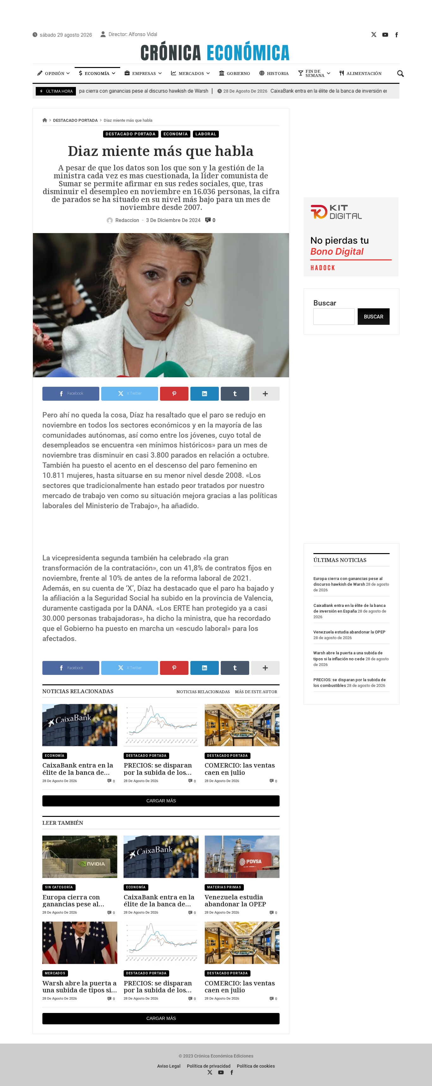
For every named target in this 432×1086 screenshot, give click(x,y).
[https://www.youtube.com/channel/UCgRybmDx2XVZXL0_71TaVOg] (385, 34)
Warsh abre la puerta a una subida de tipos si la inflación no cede (79, 986)
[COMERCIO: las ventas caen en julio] (242, 725)
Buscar (324, 303)
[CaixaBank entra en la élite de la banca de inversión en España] (79, 725)
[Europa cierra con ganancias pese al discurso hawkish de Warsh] (79, 857)
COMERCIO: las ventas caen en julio (240, 769)
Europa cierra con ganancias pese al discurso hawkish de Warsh (104, 91)
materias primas (224, 887)
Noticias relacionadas (203, 691)
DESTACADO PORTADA (75, 120)
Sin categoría (59, 887)
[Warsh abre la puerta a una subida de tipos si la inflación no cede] (79, 943)
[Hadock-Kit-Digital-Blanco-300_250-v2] (351, 274)
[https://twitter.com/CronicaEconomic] (374, 34)
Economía (176, 134)
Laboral (205, 134)
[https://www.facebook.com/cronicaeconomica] (396, 34)
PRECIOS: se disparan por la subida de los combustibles (158, 769)
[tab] (203, 691)
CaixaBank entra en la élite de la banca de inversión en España (304, 91)
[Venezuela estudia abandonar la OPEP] (242, 857)
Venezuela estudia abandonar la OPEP (235, 900)
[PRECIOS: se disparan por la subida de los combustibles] (161, 725)
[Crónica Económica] (216, 52)
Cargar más (161, 800)
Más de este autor (256, 691)
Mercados (55, 973)
